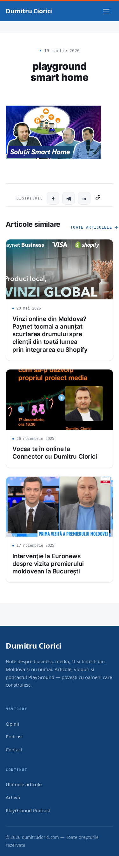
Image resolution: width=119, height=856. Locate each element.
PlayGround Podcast (28, 810)
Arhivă (13, 797)
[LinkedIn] (84, 198)
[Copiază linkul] (97, 198)
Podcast (14, 736)
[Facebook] (53, 198)
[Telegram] (68, 198)
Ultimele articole (24, 784)
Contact (14, 749)
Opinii (12, 724)
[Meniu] (106, 11)
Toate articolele (91, 227)
